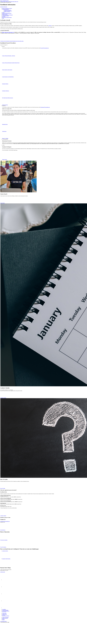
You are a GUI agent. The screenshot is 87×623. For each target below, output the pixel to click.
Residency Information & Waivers (7, 8)
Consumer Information (5, 15)
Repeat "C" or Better (5, 138)
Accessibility (4, 609)
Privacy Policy (4, 611)
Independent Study (5, 124)
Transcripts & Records (5, 9)
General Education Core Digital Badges (8, 76)
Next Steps (3, 16)
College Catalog (4, 614)
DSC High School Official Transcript (7, 97)
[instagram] (9, 593)
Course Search (4, 613)
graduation (49, 25)
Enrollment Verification (5, 90)
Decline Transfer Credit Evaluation (7, 69)
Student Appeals (4, 159)
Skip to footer (7, 0)
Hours (3, 18)
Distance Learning (4, 14)
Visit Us (3, 619)
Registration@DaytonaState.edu (45, 107)
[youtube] (9, 600)
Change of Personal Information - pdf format (8, 55)
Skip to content (2, 0)
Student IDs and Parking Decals (6, 13)
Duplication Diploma (5, 83)
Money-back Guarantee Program (7, 17)
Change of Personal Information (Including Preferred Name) (11, 62)
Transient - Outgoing (7, 11)
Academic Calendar (3, 397)
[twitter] (9, 586)
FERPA (3, 12)
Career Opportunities (5, 610)
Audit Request (4, 131)
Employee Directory (5, 618)
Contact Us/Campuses (5, 617)
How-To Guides (2, 488)
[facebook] (9, 579)
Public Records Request (5, 615)
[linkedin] (9, 607)
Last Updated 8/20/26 (3, 621)
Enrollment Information (3, 6)
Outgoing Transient (5, 104)
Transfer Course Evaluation (8, 10)
